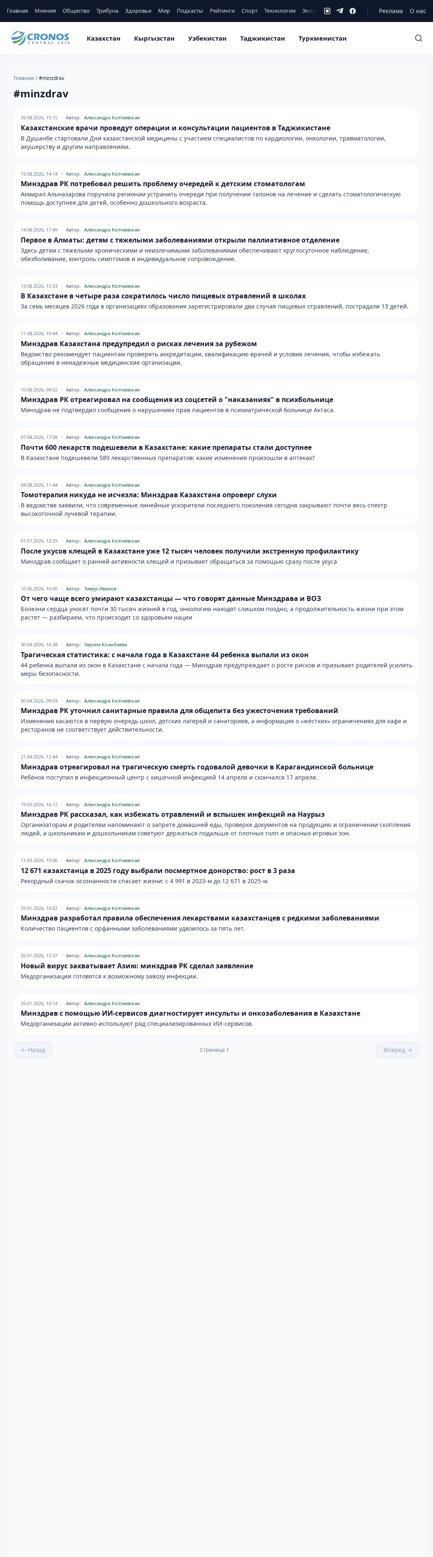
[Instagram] (327, 11)
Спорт (249, 10)
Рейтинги (222, 10)
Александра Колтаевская (112, 117)
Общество (76, 10)
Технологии (280, 10)
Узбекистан (207, 38)
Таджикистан (262, 38)
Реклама (391, 11)
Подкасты (190, 10)
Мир (164, 10)
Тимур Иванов (100, 588)
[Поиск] (418, 38)
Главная (17, 10)
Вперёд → (398, 1050)
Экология (315, 10)
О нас (418, 11)
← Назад (33, 1050)
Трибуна (107, 10)
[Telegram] (340, 11)
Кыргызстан (154, 38)
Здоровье (138, 10)
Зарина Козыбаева (105, 644)
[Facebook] (352, 11)
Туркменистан (323, 38)
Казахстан (104, 38)
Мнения (45, 10)
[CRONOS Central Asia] (40, 38)
